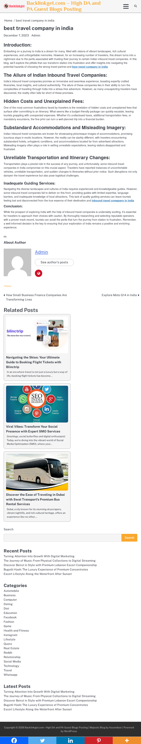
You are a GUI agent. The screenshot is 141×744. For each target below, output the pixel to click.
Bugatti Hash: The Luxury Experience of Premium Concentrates (46, 569)
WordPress (70, 731)
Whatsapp (10, 674)
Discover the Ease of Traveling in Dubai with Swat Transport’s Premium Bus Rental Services (35, 499)
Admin (35, 35)
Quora (8, 643)
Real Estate (11, 648)
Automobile (11, 590)
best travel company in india (90, 66)
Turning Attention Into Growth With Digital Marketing (39, 556)
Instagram (10, 635)
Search (8, 529)
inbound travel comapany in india (113, 200)
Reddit (8, 652)
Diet (6, 608)
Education (10, 612)
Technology (11, 665)
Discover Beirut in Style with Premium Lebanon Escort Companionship (50, 565)
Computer (10, 599)
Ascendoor (115, 727)
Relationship (12, 657)
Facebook (10, 617)
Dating (8, 604)
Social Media (12, 661)
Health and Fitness (16, 630)
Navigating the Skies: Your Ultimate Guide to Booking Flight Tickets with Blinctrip (33, 362)
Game (7, 626)
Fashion (9, 621)
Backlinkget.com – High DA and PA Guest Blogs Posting (64, 6)
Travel (8, 286)
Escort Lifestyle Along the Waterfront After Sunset (38, 573)
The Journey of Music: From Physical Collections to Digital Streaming (50, 560)
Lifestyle (9, 639)
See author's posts (54, 262)
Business (10, 595)
